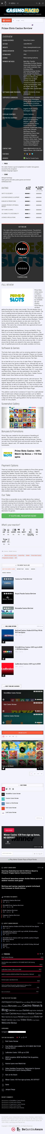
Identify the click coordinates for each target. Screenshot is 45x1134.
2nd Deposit (7, 1002)
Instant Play (21, 555)
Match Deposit (22, 1014)
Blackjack (5, 1006)
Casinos (6, 551)
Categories (5, 1032)
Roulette (26, 1017)
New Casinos (6, 1017)
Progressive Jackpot (7, 558)
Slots (36, 1016)
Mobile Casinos (13, 551)
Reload (20, 1017)
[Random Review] (5, 24)
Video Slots (26, 1020)
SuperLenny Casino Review (17, 1104)
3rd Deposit (16, 1002)
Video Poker (16, 1020)
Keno (3, 1014)
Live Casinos (11, 1013)
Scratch (32, 1017)
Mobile (27, 555)
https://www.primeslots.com (32, 47)
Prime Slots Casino (36, 555)
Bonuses (12, 1005)
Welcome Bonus (9, 1023)
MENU (13, 3)
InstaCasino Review (15, 1102)
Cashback (19, 1006)
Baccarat (24, 1002)
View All (39, 626)
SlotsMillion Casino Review (17, 1100)
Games (26, 1010)
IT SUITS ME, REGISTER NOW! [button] (22, 515)
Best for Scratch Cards (10, 555)
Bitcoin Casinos (36, 1002)
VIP (16, 558)
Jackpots (40, 1010)
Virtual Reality (35, 1020)
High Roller (33, 1010)
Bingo (29, 1002)
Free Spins (19, 1010)
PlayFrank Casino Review (17, 1107)
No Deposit (14, 1017)
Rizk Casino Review (15, 1106)
